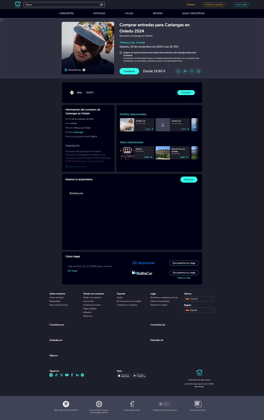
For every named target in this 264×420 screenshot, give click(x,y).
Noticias (191, 4)
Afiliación (87, 312)
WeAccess (87, 316)
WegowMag (55, 301)
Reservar (189, 179)
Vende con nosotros (92, 297)
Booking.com (76, 193)
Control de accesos (92, 305)
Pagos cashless (89, 308)
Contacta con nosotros (127, 305)
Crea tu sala (88, 301)
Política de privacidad (159, 301)
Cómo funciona (56, 297)
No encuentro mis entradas (129, 301)
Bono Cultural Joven (59, 305)
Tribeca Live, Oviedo (132, 42)
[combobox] (199, 298)
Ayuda (119, 297)
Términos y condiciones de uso (164, 297)
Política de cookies (158, 305)
